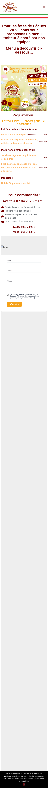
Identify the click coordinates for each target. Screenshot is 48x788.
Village (9, 281)
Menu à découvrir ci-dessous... (24, 50)
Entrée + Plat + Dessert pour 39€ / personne (24, 122)
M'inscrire (14, 304)
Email (9, 271)
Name (9, 260)
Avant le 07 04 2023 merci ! (24, 201)
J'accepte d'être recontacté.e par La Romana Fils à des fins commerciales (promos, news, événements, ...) (24, 296)
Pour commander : (24, 195)
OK (24, 784)
